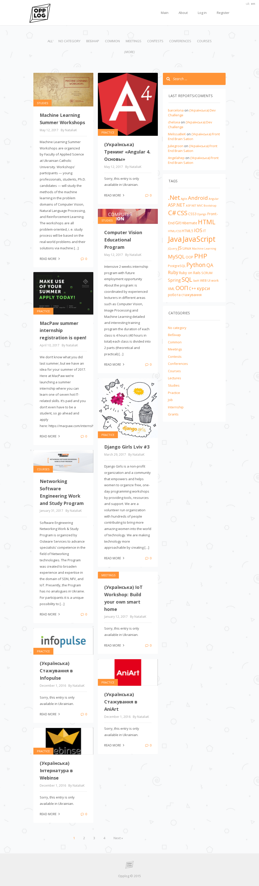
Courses (204, 41)
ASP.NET (176, 205)
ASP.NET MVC (194, 205)
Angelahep (176, 158)
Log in (202, 12)
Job (170, 399)
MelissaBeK (177, 134)
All (50, 41)
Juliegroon (175, 146)
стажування (191, 294)
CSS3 (192, 213)
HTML (206, 221)
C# (172, 212)
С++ (192, 288)
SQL (187, 279)
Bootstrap (210, 205)
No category (69, 41)
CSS (182, 213)
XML (171, 288)
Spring (174, 280)
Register (223, 12)
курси (203, 288)
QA (209, 265)
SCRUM (206, 273)
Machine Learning (204, 248)
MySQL (176, 256)
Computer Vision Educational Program (123, 239)
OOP (189, 257)
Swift (196, 280)
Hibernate (189, 222)
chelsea (174, 122)
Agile (184, 199)
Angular (214, 199)
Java (175, 239)
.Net (174, 197)
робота (174, 294)
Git (178, 223)
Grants (173, 414)
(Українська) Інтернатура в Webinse (56, 770)
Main (164, 12)
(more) (129, 52)
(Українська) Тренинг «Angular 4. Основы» (127, 151)
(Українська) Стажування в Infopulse (56, 670)
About (183, 12)
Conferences (180, 41)
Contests (155, 41)
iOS (198, 230)
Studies (42, 103)
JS (180, 248)
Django (201, 214)
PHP (200, 255)
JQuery (172, 248)
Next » (118, 838)
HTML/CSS (174, 231)
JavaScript (199, 239)
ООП (182, 288)
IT (204, 230)
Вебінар (92, 41)
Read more (48, 259)
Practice (107, 132)
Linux (186, 248)
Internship (176, 407)
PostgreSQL (177, 266)
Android (198, 197)
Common (112, 41)
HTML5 (187, 230)
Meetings (133, 41)
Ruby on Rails (190, 272)
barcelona (176, 110)
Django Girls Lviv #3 (126, 447)
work (215, 280)
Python (196, 265)
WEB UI (205, 280)
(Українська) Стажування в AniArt (120, 701)
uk (248, 3)
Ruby (173, 272)
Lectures (174, 378)
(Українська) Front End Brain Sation (192, 148)
